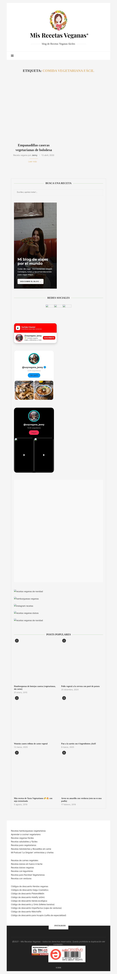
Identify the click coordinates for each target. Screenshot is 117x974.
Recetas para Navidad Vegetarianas (28, 875)
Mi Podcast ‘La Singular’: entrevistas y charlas (32, 852)
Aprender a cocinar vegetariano (26, 834)
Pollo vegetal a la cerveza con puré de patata (80, 686)
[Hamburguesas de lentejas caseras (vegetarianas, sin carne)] (35, 661)
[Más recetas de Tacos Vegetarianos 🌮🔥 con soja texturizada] (35, 774)
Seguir (34, 432)
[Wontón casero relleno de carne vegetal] (35, 719)
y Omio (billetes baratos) (43, 904)
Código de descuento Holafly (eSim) (28, 897)
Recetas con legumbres (22, 871)
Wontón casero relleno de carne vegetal (31, 744)
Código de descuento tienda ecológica (29, 901)
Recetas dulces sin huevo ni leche (26, 864)
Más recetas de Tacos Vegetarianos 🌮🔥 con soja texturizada (33, 799)
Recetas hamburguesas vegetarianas (28, 831)
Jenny (34, 155)
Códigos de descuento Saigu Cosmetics (29, 890)
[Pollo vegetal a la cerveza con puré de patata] (82, 661)
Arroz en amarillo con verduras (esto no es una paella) (81, 799)
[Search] (104, 56)
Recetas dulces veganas (22, 867)
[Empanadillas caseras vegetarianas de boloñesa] (33, 108)
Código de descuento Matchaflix (26, 911)
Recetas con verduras (21, 878)
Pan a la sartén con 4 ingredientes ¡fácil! (78, 744)
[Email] (94, 56)
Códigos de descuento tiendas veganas (29, 886)
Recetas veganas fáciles (22, 838)
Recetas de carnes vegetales (24, 860)
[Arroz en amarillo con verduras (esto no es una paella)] (82, 774)
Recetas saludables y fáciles (24, 841)
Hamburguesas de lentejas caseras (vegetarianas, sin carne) (35, 687)
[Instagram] (91, 56)
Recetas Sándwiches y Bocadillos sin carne (31, 849)
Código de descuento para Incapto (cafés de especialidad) (38, 915)
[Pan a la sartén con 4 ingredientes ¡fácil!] (82, 719)
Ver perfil (34, 375)
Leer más (32, 161)
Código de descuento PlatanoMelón (27, 893)
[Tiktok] (100, 56)
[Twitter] (88, 56)
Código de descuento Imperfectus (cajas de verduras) (36, 908)
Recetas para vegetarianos (23, 845)
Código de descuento (21, 904)
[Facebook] (85, 56)
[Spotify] (97, 56)
